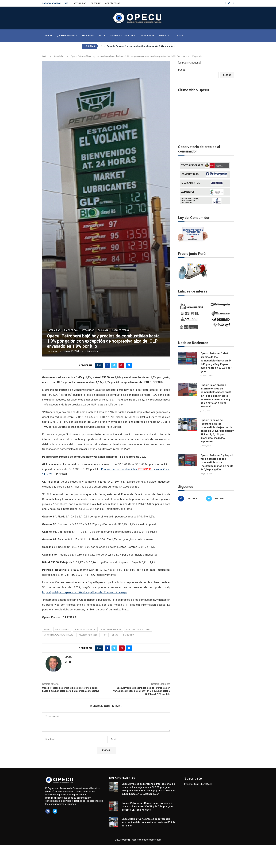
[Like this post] (100, 365)
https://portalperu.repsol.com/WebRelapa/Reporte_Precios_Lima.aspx (84, 592)
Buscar (182, 69)
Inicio (48, 35)
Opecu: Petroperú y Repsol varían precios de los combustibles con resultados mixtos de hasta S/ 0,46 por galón (216, 462)
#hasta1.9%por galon (85, 629)
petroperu (128, 635)
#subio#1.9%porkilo (88, 635)
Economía (103, 330)
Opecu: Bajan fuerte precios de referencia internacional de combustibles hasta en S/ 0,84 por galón (148, 822)
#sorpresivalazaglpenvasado (58, 635)
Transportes (147, 35)
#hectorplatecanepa (111, 629)
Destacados (88, 330)
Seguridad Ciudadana (122, 35)
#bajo (47, 629)
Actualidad (79, 3)
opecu (115, 635)
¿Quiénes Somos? (66, 35)
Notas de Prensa (120, 330)
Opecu (54, 351)
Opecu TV (95, 3)
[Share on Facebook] (107, 365)
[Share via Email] (129, 365)
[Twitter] (229, 3)
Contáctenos (112, 3)
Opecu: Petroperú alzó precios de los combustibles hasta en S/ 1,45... (142, 46)
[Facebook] (225, 3)
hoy (105, 635)
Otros (177, 35)
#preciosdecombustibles (138, 629)
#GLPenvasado (62, 629)
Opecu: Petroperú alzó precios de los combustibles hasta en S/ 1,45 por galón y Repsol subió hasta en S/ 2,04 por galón (216, 362)
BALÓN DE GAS (70, 330)
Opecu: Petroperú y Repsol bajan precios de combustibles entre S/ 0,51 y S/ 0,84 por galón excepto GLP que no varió (148, 806)
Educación (88, 35)
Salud (102, 35)
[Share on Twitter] (114, 365)
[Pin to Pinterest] (121, 365)
